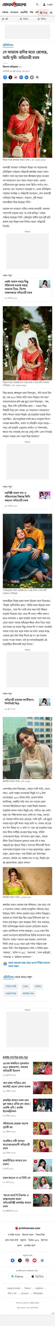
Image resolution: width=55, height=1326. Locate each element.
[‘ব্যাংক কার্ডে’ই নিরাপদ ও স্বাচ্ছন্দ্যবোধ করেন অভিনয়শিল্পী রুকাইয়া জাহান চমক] (42, 1203)
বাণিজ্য (38, 12)
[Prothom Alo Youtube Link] (36, 1261)
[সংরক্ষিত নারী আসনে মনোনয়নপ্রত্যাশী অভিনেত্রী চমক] (42, 1146)
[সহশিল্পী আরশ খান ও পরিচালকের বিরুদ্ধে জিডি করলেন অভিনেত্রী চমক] (44, 495)
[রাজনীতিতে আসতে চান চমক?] (42, 1165)
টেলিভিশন (8, 45)
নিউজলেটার (38, 1293)
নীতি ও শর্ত (12, 1293)
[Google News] (42, 1261)
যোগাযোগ (25, 1293)
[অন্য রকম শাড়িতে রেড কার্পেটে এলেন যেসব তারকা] (42, 1087)
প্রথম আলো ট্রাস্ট (11, 1240)
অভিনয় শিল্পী (11, 986)
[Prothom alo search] (37, 4)
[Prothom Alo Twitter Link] (21, 1261)
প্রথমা (19, 1245)
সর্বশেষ (5, 12)
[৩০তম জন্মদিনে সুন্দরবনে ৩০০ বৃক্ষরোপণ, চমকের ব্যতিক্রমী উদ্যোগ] (42, 1069)
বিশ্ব (31, 12)
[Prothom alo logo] (27, 1229)
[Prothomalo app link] (17, 1276)
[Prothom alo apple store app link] (37, 1276)
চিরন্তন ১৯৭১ (33, 1240)
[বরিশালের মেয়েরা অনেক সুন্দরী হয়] (42, 1128)
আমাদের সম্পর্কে (13, 1288)
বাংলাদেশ (14, 12)
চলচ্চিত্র (38, 986)
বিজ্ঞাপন (28, 1288)
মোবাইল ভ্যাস (29, 1245)
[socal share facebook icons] (5, 79)
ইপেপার (44, 1240)
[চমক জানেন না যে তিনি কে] (42, 1182)
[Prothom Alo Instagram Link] (28, 1261)
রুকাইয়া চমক (28, 993)
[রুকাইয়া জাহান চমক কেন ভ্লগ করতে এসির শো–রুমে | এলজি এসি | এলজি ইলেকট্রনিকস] (42, 1108)
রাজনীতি (24, 12)
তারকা (25, 986)
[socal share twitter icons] (11, 79)
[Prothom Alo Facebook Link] (14, 1261)
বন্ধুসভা (23, 1240)
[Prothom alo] (14, 4)
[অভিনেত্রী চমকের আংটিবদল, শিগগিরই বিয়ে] (44, 702)
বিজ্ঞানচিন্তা (40, 1234)
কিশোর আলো (28, 1234)
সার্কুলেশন (39, 1288)
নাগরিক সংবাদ (14, 1234)
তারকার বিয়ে (11, 993)
